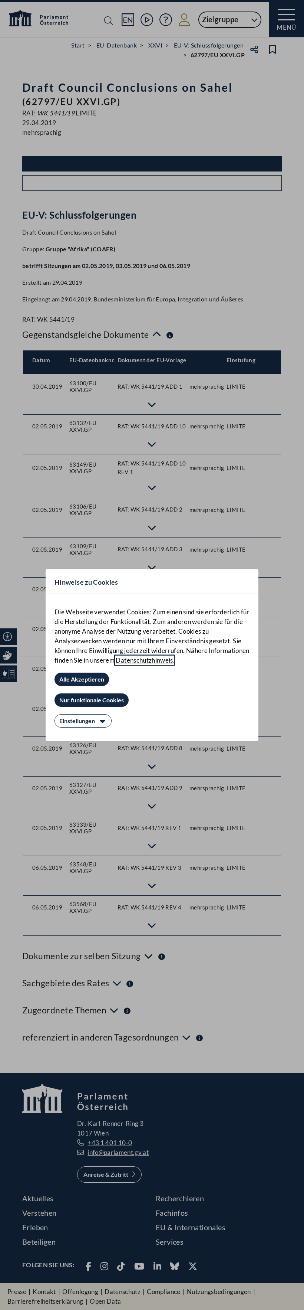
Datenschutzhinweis (144, 660)
